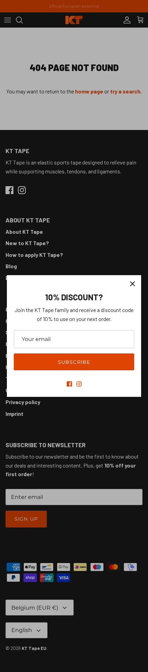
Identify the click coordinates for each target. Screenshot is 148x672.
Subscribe (74, 362)
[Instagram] (79, 384)
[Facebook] (69, 384)
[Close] (132, 283)
